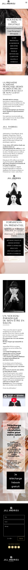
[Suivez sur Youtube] (18, 547)
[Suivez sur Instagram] (12, 547)
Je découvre (14, 68)
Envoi (21, 539)
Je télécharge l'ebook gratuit (15, 480)
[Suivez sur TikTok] (15, 547)
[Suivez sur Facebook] (9, 547)
